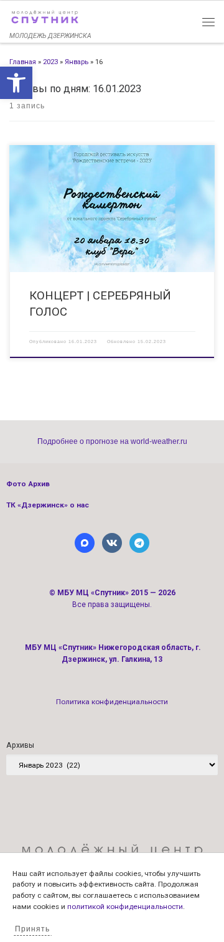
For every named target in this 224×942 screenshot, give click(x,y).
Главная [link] (22, 62)
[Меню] (208, 21)
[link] (16, 83)
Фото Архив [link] (28, 483)
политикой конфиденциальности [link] (125, 906)
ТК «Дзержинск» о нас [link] (47, 505)
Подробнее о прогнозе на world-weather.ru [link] (112, 441)
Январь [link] (76, 62)
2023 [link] (50, 62)
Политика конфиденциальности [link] (112, 701)
